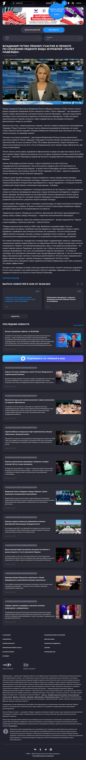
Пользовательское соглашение (54, 635)
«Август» (44, 695)
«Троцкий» (22, 697)
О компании (6, 635)
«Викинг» (16, 697)
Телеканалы (13, 726)
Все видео (6, 656)
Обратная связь (49, 639)
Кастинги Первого (8, 651)
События (47, 647)
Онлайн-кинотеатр (9, 643)
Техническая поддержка (52, 643)
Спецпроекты (7, 639)
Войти (78, 3)
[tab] (32, 29)
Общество (15, 316)
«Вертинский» (39, 697)
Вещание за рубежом (29, 668)
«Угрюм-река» (7, 697)
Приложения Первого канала (12, 647)
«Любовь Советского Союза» (57, 695)
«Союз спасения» (73, 695)
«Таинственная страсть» (52, 697)
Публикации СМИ (49, 651)
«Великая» (30, 697)
